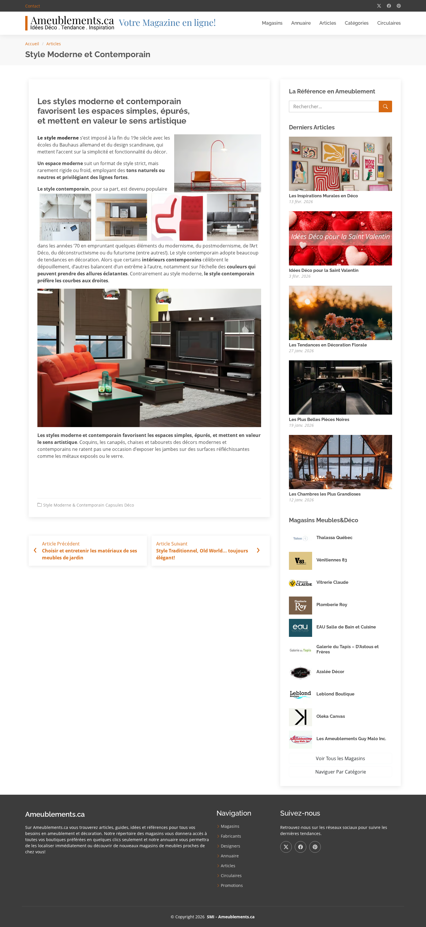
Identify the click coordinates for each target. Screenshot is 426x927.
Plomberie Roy (331, 604)
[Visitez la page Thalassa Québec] (302, 538)
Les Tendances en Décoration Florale (328, 345)
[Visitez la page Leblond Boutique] (302, 695)
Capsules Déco (119, 505)
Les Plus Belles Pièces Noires (319, 419)
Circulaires (389, 23)
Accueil (32, 43)
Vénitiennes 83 (331, 560)
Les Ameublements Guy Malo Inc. (351, 738)
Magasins (272, 23)
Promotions (232, 885)
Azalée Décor (330, 671)
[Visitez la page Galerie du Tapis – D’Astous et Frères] (302, 650)
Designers (230, 846)
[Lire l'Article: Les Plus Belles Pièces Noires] (340, 387)
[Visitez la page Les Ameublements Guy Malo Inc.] (302, 740)
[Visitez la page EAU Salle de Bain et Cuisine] (302, 628)
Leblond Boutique (335, 694)
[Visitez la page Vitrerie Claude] (302, 583)
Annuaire (301, 23)
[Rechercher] (385, 106)
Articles (327, 23)
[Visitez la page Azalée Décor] (302, 673)
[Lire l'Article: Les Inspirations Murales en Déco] (340, 163)
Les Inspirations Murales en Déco (323, 195)
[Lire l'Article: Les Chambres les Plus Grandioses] (340, 461)
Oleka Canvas (330, 716)
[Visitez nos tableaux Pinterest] (399, 6)
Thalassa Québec (334, 537)
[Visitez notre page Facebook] (389, 6)
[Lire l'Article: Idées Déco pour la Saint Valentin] (340, 237)
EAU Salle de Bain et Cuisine (346, 627)
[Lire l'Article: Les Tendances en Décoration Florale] (340, 312)
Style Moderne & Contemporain (73, 505)
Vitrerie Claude (332, 582)
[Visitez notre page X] (379, 6)
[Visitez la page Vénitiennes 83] (302, 561)
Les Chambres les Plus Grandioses (325, 494)
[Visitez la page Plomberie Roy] (302, 606)
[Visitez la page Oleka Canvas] (302, 717)
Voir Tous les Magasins (340, 758)
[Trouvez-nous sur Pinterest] (315, 847)
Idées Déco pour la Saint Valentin (323, 270)
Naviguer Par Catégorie (340, 772)
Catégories (357, 23)
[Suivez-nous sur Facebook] (300, 847)
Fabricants (231, 836)
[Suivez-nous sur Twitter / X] (286, 847)
